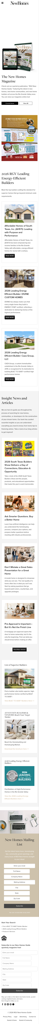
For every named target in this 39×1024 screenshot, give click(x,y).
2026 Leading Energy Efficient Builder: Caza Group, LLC (19, 356)
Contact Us (32, 1017)
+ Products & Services (8, 931)
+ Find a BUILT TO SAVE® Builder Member (14, 926)
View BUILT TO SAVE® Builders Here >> (19, 701)
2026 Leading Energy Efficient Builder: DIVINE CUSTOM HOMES (17, 294)
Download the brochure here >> (17, 749)
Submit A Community (25, 1020)
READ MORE (10, 256)
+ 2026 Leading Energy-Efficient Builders (14, 929)
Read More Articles (20, 649)
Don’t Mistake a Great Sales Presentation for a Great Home (18, 570)
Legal (15, 1017)
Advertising (23, 1017)
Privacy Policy (7, 1017)
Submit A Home (12, 1020)
